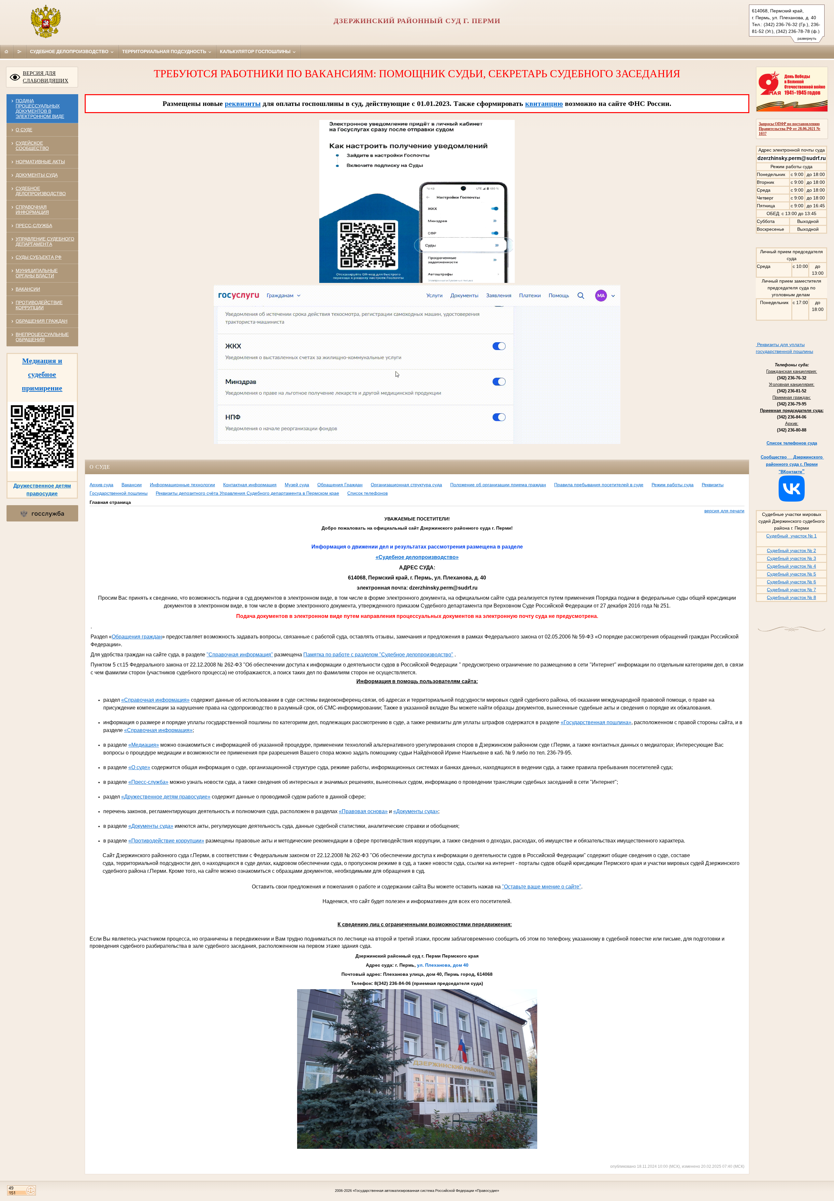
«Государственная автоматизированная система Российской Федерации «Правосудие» (426, 1191)
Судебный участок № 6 (791, 581)
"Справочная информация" (240, 654)
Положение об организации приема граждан (498, 484)
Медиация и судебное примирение (42, 374)
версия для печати (724, 510)
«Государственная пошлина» (596, 722)
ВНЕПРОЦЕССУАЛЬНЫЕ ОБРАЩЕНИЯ (42, 337)
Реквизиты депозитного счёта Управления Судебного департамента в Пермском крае (247, 493)
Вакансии (132, 484)
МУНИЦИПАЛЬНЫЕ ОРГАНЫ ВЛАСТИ (37, 273)
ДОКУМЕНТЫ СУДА (37, 175)
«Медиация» (143, 745)
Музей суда (297, 484)
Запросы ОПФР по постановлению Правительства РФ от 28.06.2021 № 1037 (789, 129)
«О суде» (139, 767)
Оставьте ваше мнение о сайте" (542, 886)
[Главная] (6, 51)
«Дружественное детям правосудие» (165, 796)
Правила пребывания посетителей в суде (598, 484)
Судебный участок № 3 (791, 558)
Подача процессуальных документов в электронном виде (40, 108)
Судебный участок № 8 (791, 597)
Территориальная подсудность (165, 51)
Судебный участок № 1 (791, 535)
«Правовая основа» (363, 811)
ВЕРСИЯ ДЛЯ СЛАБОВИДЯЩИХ (45, 76)
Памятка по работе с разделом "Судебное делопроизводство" (378, 654)
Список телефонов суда (792, 443)
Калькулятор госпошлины (256, 51)
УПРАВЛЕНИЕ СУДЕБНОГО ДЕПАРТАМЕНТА (45, 241)
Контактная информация (250, 484)
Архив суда (101, 484)
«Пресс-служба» (148, 782)
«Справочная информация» (155, 700)
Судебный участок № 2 (791, 550)
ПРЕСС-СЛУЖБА (34, 225)
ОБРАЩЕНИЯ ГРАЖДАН (41, 321)
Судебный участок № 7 (791, 589)
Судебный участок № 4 (791, 566)
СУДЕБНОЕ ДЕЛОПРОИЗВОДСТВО (41, 191)
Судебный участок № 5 (791, 574)
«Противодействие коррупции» (166, 840)
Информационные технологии (182, 484)
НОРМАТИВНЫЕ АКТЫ (40, 161)
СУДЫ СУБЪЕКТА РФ (39, 257)
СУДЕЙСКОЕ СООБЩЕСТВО (32, 145)
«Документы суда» (415, 811)
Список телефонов (367, 493)
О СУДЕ (24, 129)
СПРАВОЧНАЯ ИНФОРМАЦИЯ (32, 209)
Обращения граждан (137, 636)
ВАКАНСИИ (28, 289)
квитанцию (544, 103)
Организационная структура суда (406, 484)
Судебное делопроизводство (70, 51)
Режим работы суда (673, 484)
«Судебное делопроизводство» (417, 557)
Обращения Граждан (340, 484)
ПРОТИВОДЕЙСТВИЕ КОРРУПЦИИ (39, 305)
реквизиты (243, 103)
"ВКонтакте (790, 471)
